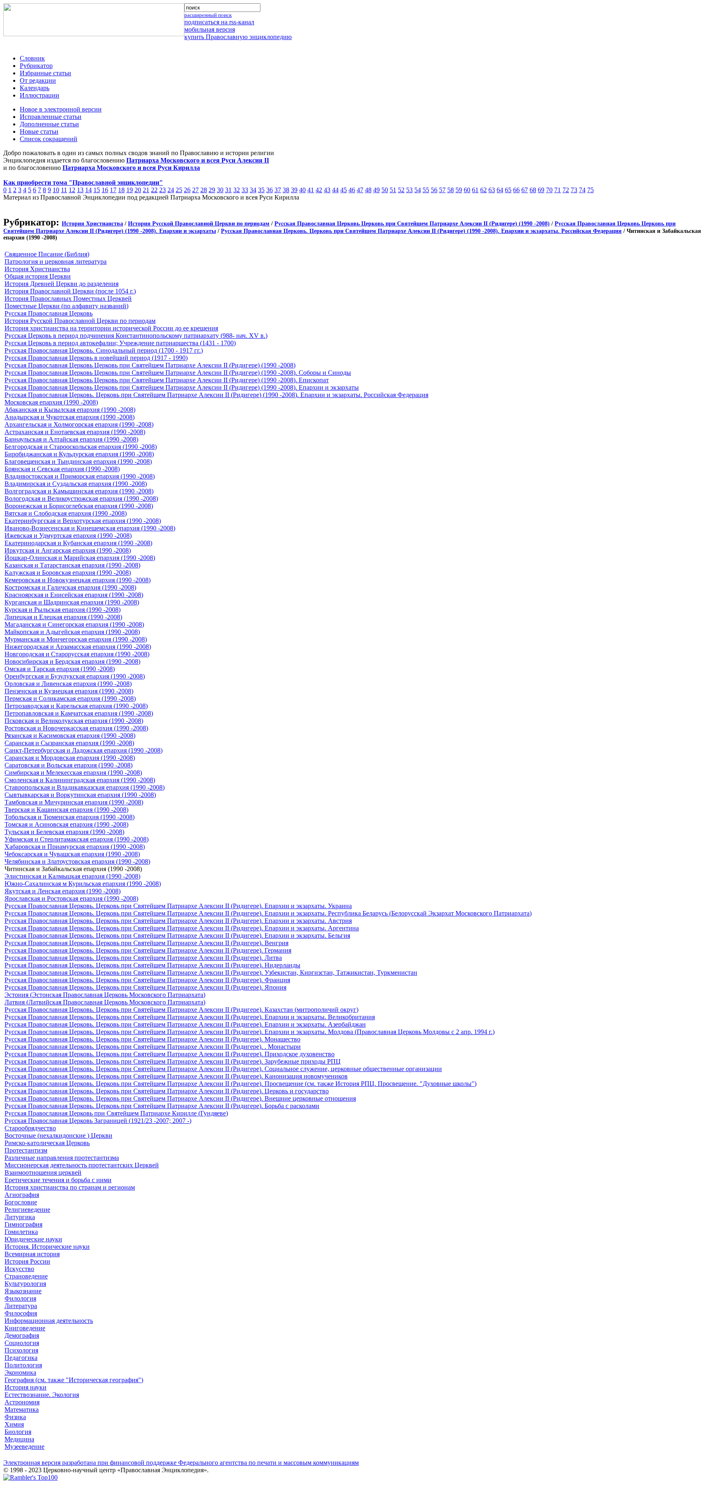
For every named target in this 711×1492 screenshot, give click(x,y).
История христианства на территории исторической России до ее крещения (111, 328)
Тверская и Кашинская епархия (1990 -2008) (66, 809)
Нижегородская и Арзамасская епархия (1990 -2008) (78, 646)
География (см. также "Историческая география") (74, 1379)
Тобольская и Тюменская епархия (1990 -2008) (70, 816)
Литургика (20, 1216)
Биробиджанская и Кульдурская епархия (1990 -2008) (79, 454)
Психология (21, 1350)
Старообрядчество (30, 1128)
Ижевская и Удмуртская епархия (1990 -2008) (68, 535)
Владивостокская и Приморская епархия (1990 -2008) (80, 476)
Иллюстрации (39, 95)
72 (565, 189)
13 (80, 189)
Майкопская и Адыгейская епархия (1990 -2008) (72, 631)
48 (368, 189)
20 (138, 189)
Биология (18, 1431)
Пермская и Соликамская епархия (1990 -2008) (70, 698)
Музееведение (24, 1446)
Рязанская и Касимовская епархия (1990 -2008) (70, 735)
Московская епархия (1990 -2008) (51, 402)
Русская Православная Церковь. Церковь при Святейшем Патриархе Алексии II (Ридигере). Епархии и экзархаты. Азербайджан (185, 1024)
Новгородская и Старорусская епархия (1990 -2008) (77, 654)
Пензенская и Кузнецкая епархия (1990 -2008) (69, 691)
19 (129, 189)
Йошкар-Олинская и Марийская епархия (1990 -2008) (80, 557)
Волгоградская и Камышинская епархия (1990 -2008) (79, 491)
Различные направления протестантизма (62, 1157)
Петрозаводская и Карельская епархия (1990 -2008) (76, 705)
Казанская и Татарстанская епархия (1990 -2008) (72, 565)
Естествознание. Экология (42, 1394)
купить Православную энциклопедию (238, 36)
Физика (15, 1416)
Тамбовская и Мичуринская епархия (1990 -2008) (74, 802)
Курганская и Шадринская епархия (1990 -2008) (72, 602)
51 (393, 189)
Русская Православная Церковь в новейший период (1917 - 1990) (96, 357)
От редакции (38, 80)
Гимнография (23, 1224)
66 (516, 189)
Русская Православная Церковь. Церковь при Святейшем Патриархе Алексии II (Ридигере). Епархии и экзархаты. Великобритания (190, 1016)
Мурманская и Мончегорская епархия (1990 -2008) (76, 639)
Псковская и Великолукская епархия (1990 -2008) (74, 720)
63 (491, 189)
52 (401, 189)
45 (343, 189)
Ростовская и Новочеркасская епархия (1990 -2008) (76, 728)
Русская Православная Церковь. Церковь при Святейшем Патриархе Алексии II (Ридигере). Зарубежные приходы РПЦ (173, 1061)
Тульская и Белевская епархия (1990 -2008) (64, 831)
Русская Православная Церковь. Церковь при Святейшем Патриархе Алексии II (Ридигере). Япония (145, 987)
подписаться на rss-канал (219, 22)
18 (121, 189)
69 (541, 189)
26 (187, 189)
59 (458, 189)
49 (376, 189)
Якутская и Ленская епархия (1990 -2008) (63, 891)
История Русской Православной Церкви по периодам (199, 224)
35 (261, 189)
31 (228, 189)
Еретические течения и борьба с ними (58, 1179)
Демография (22, 1335)
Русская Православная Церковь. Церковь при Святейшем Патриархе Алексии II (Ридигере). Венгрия (146, 942)
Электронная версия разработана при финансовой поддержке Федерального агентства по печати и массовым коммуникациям (181, 1462)
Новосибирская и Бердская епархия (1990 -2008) (72, 661)
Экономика (20, 1372)
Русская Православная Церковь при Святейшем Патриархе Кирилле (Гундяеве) (116, 1113)
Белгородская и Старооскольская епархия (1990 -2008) (81, 446)
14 (88, 189)
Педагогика (21, 1357)
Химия (14, 1424)
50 (384, 189)
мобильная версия (209, 29)
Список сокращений (48, 138)
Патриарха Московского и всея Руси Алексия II (197, 160)
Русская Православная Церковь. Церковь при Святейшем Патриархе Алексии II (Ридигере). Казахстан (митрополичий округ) (181, 1009)
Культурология (25, 1283)
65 (508, 189)
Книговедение (25, 1328)
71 (557, 189)
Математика (22, 1409)
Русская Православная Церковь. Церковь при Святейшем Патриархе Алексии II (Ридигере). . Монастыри (153, 1046)
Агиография (22, 1194)
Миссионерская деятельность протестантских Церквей (82, 1165)
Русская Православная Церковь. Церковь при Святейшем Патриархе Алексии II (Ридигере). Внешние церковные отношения (180, 1098)
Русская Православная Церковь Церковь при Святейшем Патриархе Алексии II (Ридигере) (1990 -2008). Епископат (167, 379)
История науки (25, 1387)
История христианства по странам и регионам (70, 1187)
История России (27, 1261)
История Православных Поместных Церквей (68, 298)
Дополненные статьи (49, 124)
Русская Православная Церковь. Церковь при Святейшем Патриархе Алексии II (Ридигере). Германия (148, 950)
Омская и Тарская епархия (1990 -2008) (60, 668)
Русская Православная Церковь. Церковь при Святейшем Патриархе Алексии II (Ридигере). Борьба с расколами (162, 1105)
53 (409, 189)
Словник (32, 58)
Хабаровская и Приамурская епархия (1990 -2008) (75, 846)
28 (203, 189)
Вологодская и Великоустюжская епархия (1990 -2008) (81, 498)
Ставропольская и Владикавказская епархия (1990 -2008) (85, 787)
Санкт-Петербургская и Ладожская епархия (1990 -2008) (84, 750)
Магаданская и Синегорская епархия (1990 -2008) (74, 624)
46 (352, 189)
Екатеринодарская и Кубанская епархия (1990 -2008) (78, 542)
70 (549, 189)
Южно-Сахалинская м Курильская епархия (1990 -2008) (83, 883)
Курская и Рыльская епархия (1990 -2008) (63, 609)
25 (179, 189)
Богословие (21, 1202)
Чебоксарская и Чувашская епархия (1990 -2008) (72, 854)
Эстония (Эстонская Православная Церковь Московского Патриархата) (105, 994)
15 (96, 189)
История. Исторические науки (47, 1246)
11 (64, 189)
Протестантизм (26, 1150)
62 (483, 189)
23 (162, 189)
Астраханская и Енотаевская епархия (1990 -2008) (75, 431)
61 (475, 189)
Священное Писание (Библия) (47, 254)
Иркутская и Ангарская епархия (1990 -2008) (68, 550)
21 (146, 189)
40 (302, 189)
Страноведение (26, 1276)
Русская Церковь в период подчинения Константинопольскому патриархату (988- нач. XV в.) (136, 335)
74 (582, 189)
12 (72, 189)
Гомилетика (21, 1231)
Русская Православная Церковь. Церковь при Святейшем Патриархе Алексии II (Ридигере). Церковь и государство (167, 1091)
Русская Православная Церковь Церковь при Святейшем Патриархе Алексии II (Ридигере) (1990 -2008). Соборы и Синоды (178, 372)
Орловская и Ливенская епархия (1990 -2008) (68, 683)
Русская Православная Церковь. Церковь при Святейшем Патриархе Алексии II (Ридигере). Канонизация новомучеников (176, 1076)
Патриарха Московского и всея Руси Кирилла (131, 167)
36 (269, 189)
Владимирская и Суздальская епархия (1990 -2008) (76, 483)
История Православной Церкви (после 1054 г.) (70, 291)
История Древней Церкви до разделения (61, 283)
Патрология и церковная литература (56, 261)
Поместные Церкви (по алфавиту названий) (66, 305)
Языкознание (23, 1290)
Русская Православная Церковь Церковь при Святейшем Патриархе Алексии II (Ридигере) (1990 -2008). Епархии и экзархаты (182, 387)
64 (500, 189)
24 (170, 189)
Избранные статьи (45, 73)
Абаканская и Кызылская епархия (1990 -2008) (70, 409)
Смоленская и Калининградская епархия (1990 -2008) (80, 779)
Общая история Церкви (38, 276)
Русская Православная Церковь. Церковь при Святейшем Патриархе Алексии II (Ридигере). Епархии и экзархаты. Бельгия (177, 935)
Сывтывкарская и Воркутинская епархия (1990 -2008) (80, 794)
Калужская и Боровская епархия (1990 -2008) (68, 572)
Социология (22, 1342)
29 (212, 189)
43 (327, 189)
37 (277, 189)
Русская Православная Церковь (49, 313)
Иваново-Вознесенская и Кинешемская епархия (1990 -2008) (90, 528)
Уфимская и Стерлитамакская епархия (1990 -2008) (77, 839)
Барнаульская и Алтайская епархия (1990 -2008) (71, 439)
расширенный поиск (208, 15)
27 (195, 189)
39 (294, 189)
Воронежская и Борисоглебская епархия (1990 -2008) (79, 505)
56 (434, 189)
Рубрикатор (36, 65)
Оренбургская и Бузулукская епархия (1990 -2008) (75, 676)
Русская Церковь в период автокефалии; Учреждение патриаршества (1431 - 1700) (120, 342)
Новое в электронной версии (61, 109)
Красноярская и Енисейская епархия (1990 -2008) (74, 594)
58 (450, 189)
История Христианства (92, 224)
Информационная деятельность (49, 1320)
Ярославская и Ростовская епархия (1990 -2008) (71, 898)
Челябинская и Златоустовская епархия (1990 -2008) (77, 861)
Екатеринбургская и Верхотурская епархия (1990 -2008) (83, 520)
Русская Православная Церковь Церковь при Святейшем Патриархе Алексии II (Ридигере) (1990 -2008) (412, 224)
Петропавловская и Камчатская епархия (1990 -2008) (79, 713)
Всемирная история (32, 1253)
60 (467, 189)
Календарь (34, 87)
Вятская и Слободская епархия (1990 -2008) (66, 513)
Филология (20, 1298)
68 (533, 189)
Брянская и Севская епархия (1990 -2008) (62, 468)
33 (245, 189)
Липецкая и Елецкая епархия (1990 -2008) (63, 617)
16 (105, 189)
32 (236, 189)
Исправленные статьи (50, 116)
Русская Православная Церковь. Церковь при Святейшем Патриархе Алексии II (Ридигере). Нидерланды (152, 965)
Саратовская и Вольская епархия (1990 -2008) (68, 765)
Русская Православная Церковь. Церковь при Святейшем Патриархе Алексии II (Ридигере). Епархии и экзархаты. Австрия (178, 920)
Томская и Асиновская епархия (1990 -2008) (66, 824)
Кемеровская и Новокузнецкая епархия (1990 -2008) (78, 579)
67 (524, 189)
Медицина (19, 1439)
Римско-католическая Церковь (47, 1142)
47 (360, 189)
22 (154, 189)
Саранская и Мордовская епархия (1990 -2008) (70, 757)
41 (310, 189)
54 (417, 189)
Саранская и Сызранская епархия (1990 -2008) (69, 742)
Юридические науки (33, 1239)
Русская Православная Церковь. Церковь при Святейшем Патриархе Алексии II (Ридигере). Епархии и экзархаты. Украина (178, 905)
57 (442, 189)
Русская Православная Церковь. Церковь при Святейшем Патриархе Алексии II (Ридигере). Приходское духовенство (170, 1053)
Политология (23, 1365)
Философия (21, 1313)
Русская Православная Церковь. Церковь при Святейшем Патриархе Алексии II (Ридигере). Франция (147, 979)
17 (113, 189)
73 (574, 189)
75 (590, 189)
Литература (21, 1305)
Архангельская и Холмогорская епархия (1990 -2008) (79, 424)
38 (286, 189)
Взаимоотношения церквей (43, 1172)
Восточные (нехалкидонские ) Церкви (58, 1135)
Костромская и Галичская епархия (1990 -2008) (70, 587)
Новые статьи (39, 131)
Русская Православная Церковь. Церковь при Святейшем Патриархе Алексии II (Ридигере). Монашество (152, 1039)
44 (335, 189)
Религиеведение (27, 1209)
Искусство (19, 1268)
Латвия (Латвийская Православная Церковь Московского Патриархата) (105, 1002)
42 (319, 189)
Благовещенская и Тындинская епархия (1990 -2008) (78, 461)
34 (253, 189)
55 (426, 189)
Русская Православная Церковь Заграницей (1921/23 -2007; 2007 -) (98, 1120)
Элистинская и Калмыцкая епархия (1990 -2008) (72, 876)
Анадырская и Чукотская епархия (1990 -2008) (70, 417)
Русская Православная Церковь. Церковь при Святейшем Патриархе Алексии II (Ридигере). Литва (143, 957)
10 (56, 189)
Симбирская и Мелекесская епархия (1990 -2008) (73, 772)
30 (220, 189)
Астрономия (22, 1402)
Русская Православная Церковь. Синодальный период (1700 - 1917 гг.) (104, 350)
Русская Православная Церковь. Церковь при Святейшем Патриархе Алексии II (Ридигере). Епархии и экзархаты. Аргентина (182, 928)
